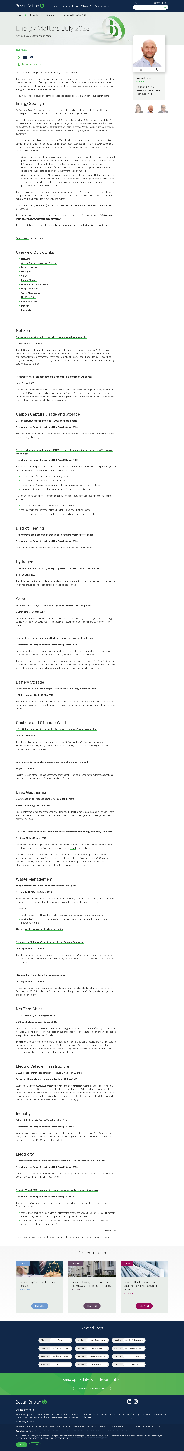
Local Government (97, 1340)
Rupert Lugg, (22, 238)
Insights (75, 6)
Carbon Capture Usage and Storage (39, 263)
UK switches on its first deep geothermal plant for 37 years (45, 799)
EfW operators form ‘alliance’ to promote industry (40, 975)
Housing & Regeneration (134, 1340)
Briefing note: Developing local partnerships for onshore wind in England (52, 762)
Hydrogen (26, 271)
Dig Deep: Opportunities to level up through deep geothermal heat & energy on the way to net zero (64, 831)
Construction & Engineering (134, 1348)
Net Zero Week (26, 110)
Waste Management (31, 293)
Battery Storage (29, 280)
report (24, 113)
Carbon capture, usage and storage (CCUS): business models (46, 420)
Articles (50, 15)
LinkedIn (25, 57)
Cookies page (86, 1417)
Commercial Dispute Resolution (98, 1356)
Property (134, 1364)
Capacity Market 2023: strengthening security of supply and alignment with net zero (57, 1190)
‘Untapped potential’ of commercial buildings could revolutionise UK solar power (56, 638)
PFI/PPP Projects (134, 1356)
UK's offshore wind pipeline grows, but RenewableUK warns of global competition (56, 729)
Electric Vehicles (29, 301)
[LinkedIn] (129, 1401)
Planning (60, 1364)
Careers (98, 6)
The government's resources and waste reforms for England (46, 885)
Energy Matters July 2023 (74, 15)
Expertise (66, 6)
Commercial (97, 1348)
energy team (102, 96)
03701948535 (157, 70)
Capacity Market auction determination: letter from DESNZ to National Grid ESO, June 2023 (60, 1160)
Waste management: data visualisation (44, 929)
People (56, 6)
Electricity (26, 310)
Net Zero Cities (28, 297)
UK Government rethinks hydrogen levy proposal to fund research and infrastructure (57, 568)
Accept (22, 1445)
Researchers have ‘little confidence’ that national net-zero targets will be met (54, 377)
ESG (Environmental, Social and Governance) (61, 1348)
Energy (60, 1340)
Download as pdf (31, 64)
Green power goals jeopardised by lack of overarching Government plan (51, 337)
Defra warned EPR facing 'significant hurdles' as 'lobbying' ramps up (50, 942)
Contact (138, 3)
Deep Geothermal (30, 288)
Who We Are (87, 6)
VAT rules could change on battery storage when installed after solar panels (53, 605)
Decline (35, 1445)
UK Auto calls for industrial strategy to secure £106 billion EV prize (49, 1073)
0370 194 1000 (160, 3)
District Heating (29, 267)
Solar (24, 276)
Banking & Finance (60, 1356)
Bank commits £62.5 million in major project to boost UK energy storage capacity (56, 688)
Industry (25, 306)
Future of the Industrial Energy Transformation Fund (41, 1120)
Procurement (97, 1364)
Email (31, 57)
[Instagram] (136, 1401)
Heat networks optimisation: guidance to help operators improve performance (54, 534)
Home (19, 15)
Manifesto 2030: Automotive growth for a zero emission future (58, 1086)
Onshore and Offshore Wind (35, 284)
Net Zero (25, 259)
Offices (107, 6)
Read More (39, 1306)
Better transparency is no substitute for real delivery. (81, 225)
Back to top (110, 1230)
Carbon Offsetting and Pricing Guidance (35, 1015)
